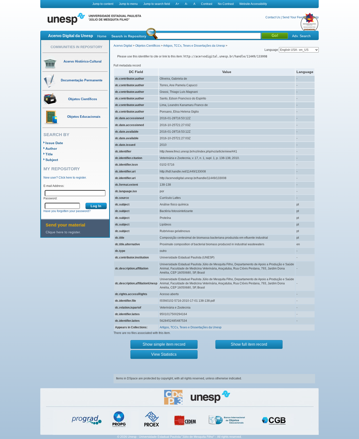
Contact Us (272, 17)
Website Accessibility (253, 4)
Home (101, 36)
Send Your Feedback (296, 17)
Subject (51, 160)
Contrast (206, 4)
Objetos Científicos (147, 45)
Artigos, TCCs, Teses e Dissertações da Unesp (194, 45)
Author (51, 148)
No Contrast (226, 4)
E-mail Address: (53, 186)
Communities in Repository (76, 47)
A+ (177, 4)
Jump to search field (156, 4)
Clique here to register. (63, 232)
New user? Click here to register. (64, 177)
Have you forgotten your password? (67, 211)
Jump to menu (128, 4)
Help (315, 17)
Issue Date (54, 143)
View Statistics (164, 354)
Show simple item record (164, 344)
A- (186, 4)
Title (49, 154)
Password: (50, 198)
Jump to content (102, 4)
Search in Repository (128, 36)
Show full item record (249, 344)
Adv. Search (301, 36)
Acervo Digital (123, 45)
